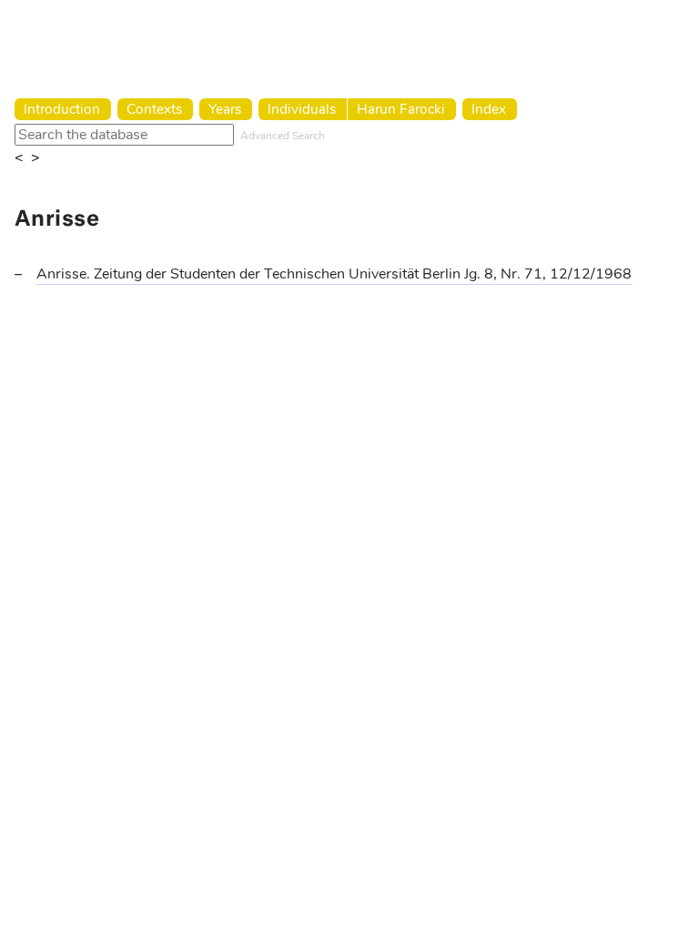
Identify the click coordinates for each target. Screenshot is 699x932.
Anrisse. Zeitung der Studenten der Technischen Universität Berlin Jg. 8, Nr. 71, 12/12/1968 (334, 274)
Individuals (302, 108)
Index (488, 108)
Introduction (62, 108)
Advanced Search (282, 135)
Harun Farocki (401, 108)
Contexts (154, 108)
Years (224, 108)
